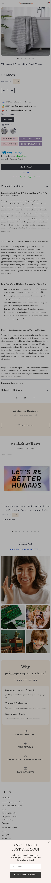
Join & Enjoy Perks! (25, 874)
